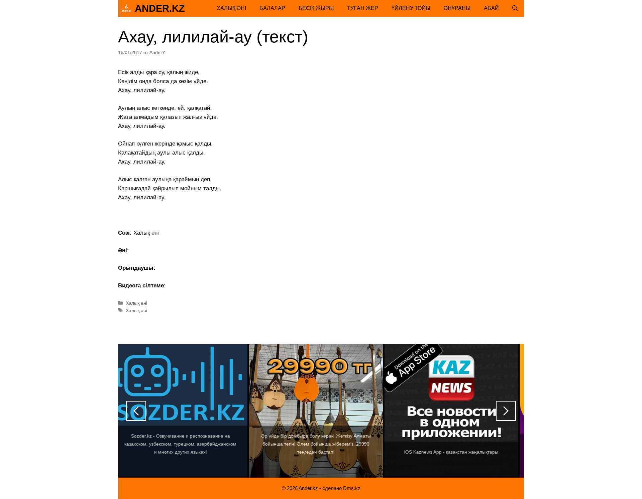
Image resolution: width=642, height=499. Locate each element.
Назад (136, 411)
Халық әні (231, 8)
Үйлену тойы (411, 8)
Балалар (272, 8)
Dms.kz (351, 488)
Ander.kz (160, 8)
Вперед (506, 411)
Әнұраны (457, 8)
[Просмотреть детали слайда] (185, 411)
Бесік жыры (316, 8)
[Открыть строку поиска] (515, 8)
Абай (491, 8)
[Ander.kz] (126, 8)
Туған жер (362, 8)
